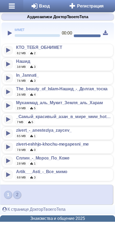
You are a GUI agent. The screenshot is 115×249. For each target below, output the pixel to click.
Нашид (23, 61)
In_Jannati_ (27, 75)
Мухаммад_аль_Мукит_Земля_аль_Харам (59, 102)
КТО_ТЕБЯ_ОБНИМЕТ (39, 47)
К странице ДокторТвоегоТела (36, 209)
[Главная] (11, 6)
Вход (44, 6)
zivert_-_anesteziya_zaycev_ (44, 130)
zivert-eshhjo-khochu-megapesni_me (52, 144)
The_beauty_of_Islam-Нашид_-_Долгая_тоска (62, 89)
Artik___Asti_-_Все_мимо (41, 171)
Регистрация (90, 6)
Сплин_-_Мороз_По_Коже (43, 158)
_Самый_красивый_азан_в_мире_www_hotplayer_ (63, 116)
